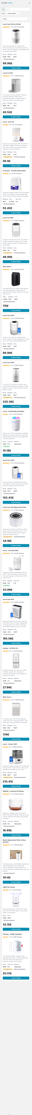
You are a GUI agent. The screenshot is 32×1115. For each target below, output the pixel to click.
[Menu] (29, 3)
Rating (16, 19)
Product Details (16, 68)
